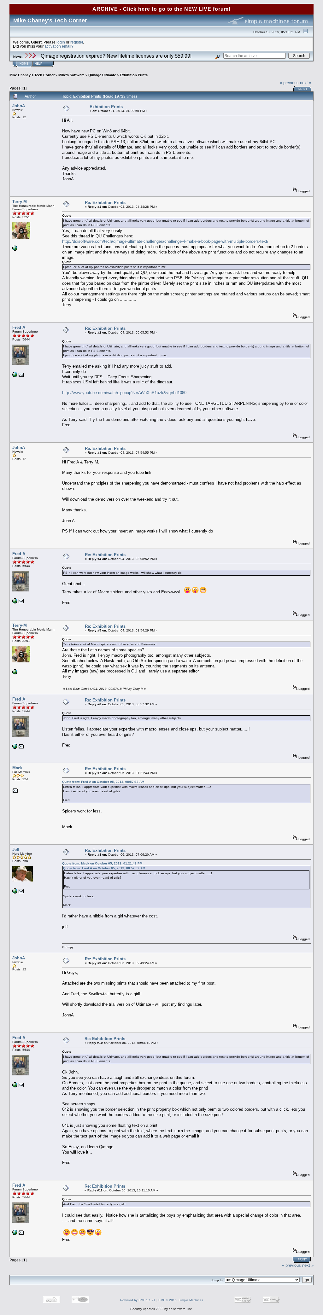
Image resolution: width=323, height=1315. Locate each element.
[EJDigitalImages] (14, 892)
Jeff (15, 849)
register (76, 42)
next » (305, 82)
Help (38, 63)
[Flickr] (14, 249)
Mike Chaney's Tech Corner (32, 75)
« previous (289, 82)
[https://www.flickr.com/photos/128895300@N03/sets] (14, 376)
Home (24, 63)
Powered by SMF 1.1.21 (138, 1300)
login (60, 42)
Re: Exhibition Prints (105, 202)
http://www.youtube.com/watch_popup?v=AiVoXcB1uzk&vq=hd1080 (124, 392)
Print (303, 89)
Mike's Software (71, 75)
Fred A (18, 327)
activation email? (58, 46)
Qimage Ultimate (102, 75)
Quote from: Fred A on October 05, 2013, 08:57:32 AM (103, 781)
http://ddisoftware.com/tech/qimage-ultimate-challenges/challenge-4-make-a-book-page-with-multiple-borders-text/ (165, 241)
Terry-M (19, 201)
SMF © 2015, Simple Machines (180, 1300)
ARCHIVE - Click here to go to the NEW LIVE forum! (161, 9)
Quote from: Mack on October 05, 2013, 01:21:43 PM (102, 863)
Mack (17, 767)
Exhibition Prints (134, 75)
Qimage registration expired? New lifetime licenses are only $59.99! (115, 56)
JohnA (18, 105)
